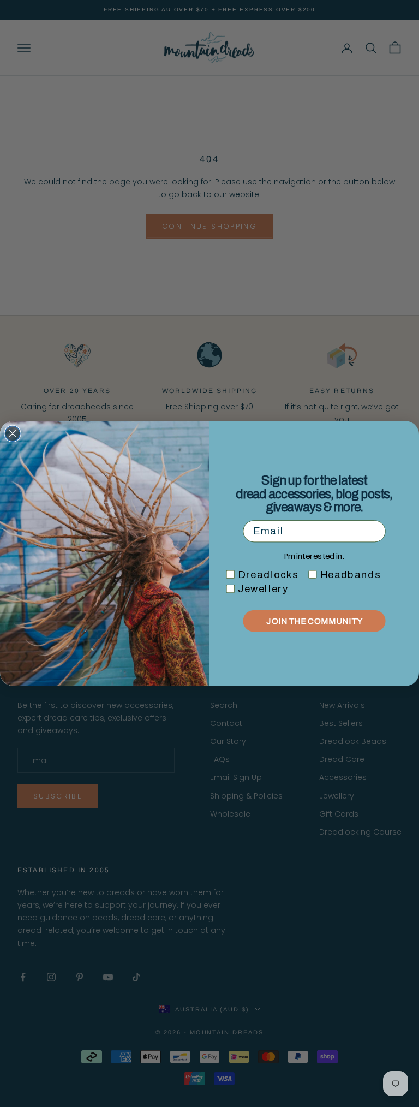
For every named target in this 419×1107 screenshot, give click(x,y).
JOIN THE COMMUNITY (314, 621)
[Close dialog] (12, 434)
